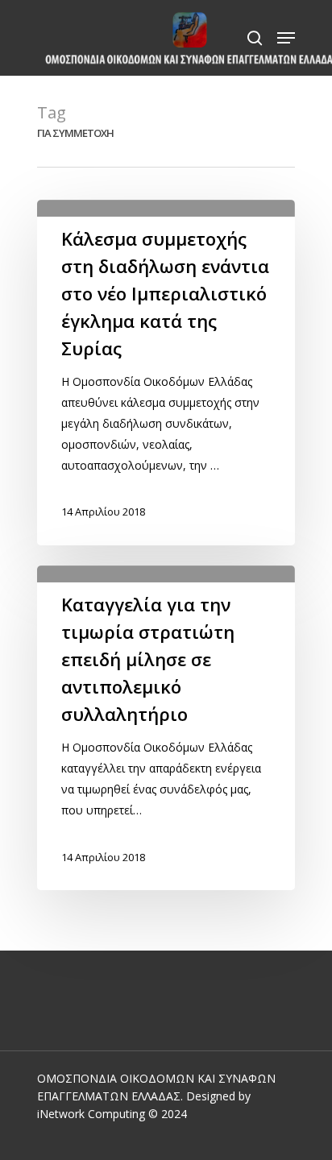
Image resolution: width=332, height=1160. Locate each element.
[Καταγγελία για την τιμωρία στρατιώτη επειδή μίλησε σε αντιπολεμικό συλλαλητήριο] (166, 728)
